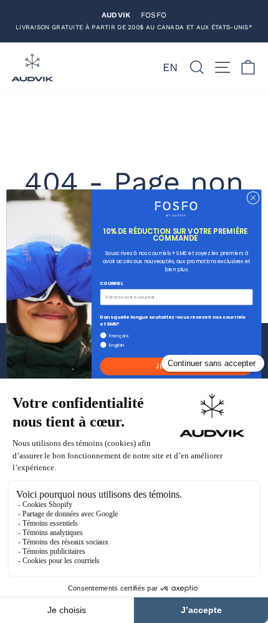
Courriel (111, 283)
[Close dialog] (253, 197)
